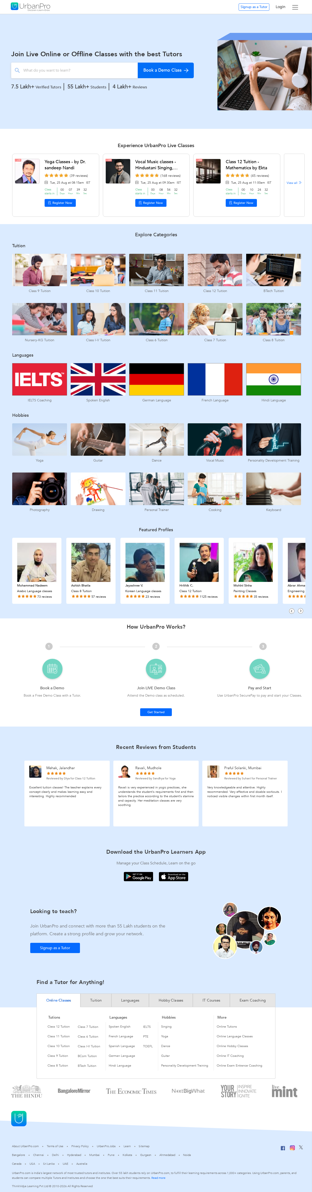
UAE (65, 1164)
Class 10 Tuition (59, 1046)
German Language (122, 1056)
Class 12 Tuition (59, 1026)
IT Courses (211, 1000)
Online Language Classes (235, 1036)
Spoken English (119, 1026)
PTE (145, 1036)
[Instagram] (292, 1149)
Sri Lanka (49, 1164)
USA (32, 1164)
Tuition (96, 1000)
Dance (165, 1046)
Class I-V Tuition (89, 1046)
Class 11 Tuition (59, 1036)
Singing (166, 1026)
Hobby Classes (171, 1000)
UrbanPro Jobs (106, 1146)
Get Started (156, 712)
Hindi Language (120, 1065)
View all (292, 183)
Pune (111, 1155)
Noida (187, 1155)
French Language (121, 1036)
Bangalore (18, 1155)
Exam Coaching (253, 1000)
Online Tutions (227, 1026)
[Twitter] (301, 1148)
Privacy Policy (80, 1146)
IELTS (147, 1027)
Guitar (165, 1056)
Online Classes (58, 1000)
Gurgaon (145, 1155)
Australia (81, 1164)
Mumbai (94, 1155)
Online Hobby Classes (232, 1046)
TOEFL (148, 1046)
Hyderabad (74, 1155)
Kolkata (127, 1155)
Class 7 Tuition (88, 1027)
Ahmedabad (167, 1155)
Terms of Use (55, 1146)
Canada (16, 1164)
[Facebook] (283, 1150)
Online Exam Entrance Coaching (239, 1065)
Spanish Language (122, 1046)
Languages (130, 1000)
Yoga (164, 1036)
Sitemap (144, 1146)
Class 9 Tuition (58, 1056)
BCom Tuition (87, 1056)
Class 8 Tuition (58, 1065)
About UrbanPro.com (25, 1146)
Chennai (38, 1155)
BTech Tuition (87, 1066)
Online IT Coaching (230, 1056)
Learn (127, 1146)
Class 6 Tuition (88, 1036)
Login (280, 6)
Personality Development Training (184, 1065)
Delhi (55, 1155)
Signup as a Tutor (254, 7)
